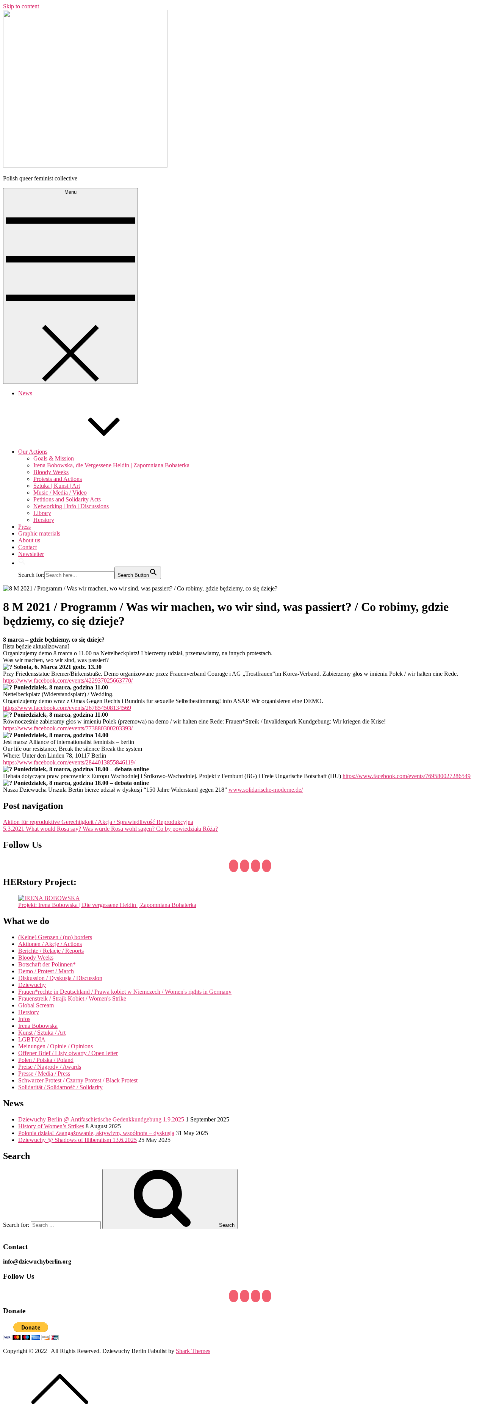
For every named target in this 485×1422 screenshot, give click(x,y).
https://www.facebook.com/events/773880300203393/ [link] (68, 728)
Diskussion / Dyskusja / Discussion (60, 978)
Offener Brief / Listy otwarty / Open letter (68, 1053)
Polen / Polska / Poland (46, 1060)
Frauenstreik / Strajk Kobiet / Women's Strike (72, 998)
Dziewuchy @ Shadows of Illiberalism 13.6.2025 (77, 1140)
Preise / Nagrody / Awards (49, 1066)
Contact (27, 547)
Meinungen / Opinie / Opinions (55, 1046)
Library (42, 513)
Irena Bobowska (38, 1026)
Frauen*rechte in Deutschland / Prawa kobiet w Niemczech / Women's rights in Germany (125, 991)
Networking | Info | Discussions (71, 506)
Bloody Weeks (51, 472)
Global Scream (36, 1005)
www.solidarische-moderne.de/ (265, 789)
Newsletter (31, 554)
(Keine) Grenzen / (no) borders (55, 937)
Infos (24, 1019)
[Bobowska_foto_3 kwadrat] (49, 898)
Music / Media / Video (60, 492)
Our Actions (32, 451)
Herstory (43, 520)
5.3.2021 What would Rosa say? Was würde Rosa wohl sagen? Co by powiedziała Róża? (110, 828)
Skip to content (21, 6)
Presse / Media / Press (44, 1073)
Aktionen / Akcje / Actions (50, 944)
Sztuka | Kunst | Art (56, 485)
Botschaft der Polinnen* (47, 964)
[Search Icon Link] (22, 563)
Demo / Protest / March (46, 971)
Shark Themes (193, 1351)
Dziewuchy (32, 985)
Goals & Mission (53, 458)
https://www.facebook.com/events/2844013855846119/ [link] (69, 762)
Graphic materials (39, 533)
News (25, 393)
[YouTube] (255, 866)
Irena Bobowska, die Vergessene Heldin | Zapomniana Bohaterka (111, 465)
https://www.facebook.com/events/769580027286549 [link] (407, 776)
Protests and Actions (57, 479)
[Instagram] (266, 866)
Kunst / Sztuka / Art (42, 1032)
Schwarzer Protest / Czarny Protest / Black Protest (78, 1080)
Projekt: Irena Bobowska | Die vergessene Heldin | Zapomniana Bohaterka (107, 905)
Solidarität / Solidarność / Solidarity (60, 1087)
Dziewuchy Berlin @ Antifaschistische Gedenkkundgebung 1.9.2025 (101, 1119)
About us (29, 540)
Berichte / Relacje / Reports (51, 950)
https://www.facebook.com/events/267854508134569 (67, 708)
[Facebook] (233, 866)
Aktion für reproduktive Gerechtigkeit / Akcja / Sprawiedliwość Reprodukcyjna (98, 822)
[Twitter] (244, 866)
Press (24, 526)
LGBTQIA (31, 1039)
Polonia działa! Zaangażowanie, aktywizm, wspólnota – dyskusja (96, 1133)
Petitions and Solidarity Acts (67, 499)
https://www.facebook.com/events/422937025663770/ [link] (68, 680)
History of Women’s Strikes (51, 1126)
